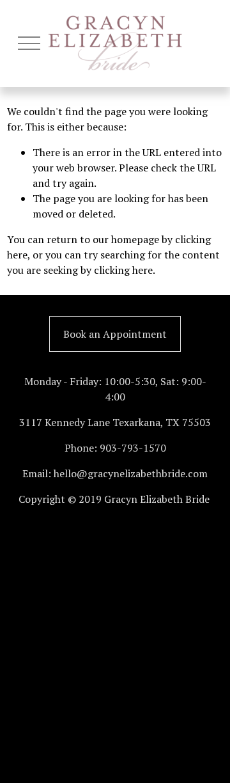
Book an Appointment (115, 334)
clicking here (123, 270)
